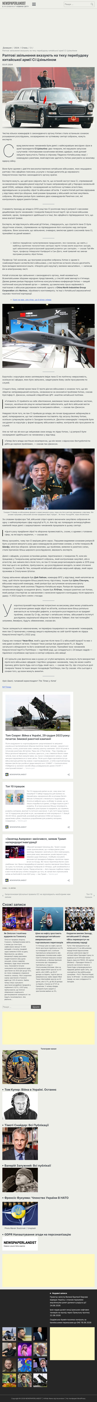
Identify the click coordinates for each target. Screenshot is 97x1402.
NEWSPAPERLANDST (14, 3)
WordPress (81, 1398)
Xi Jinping (12, 888)
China (4, 888)
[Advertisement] (48, 27)
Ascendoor (60, 1398)
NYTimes (6, 687)
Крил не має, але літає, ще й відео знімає (32, 299)
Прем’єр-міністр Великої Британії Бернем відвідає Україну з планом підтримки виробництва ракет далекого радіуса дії (69, 1300)
